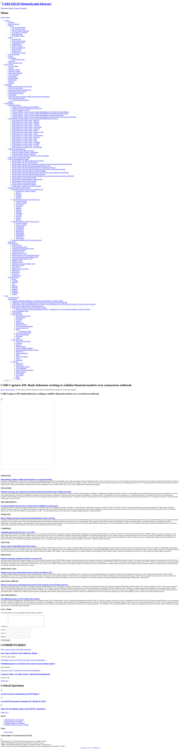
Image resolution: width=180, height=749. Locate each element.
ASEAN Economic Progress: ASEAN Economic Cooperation (30, 156)
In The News (12, 58)
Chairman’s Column (14, 71)
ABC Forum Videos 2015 (23, 333)
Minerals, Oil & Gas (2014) (20, 269)
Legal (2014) (16, 267)
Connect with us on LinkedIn (19, 725)
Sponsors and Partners (22, 334)
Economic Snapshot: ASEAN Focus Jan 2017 (25, 221)
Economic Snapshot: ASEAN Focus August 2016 (27, 240)
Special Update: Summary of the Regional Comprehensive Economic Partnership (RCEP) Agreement (42, 164)
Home (2, 390)
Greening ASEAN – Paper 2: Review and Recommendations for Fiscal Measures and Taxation (40, 113)
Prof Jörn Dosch (17, 49)
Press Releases (12, 80)
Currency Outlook (21, 203)
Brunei (14, 279)
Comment (4, 626)
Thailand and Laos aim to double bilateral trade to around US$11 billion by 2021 (26, 572)
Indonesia (18, 194)
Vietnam (18, 218)
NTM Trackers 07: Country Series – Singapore (26, 129)
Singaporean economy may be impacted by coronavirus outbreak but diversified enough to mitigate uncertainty (36, 491)
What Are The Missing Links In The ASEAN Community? (23, 709)
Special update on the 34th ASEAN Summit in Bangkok (28, 174)
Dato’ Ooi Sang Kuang (19, 41)
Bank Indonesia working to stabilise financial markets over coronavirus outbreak (26, 479)
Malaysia (18, 193)
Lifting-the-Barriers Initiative (20, 100)
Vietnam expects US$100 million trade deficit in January (18, 546)
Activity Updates (13, 66)
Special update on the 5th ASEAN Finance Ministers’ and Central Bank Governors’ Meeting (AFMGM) (43, 176)
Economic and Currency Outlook (25, 191)
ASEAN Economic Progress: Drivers (23, 150)
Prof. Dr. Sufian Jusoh (18, 47)
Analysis (10, 68)
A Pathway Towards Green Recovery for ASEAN (27, 108)
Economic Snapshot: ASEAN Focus (19, 188)
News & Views (9, 64)
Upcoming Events (13, 297)
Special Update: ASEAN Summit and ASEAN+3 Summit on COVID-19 (33, 167)
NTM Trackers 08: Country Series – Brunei (25, 130)
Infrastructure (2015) (18, 265)
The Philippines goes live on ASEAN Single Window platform (20, 599)
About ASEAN (9, 103)
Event (6, 296)
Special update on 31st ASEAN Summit (24, 183)
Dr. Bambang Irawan (18, 42)
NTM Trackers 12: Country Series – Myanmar (25, 137)
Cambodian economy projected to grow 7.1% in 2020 (18, 532)
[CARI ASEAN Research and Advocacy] (26, 3)
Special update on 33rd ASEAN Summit (24, 177)
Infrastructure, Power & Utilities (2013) (23, 264)
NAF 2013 (15, 361)
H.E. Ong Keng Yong (18, 29)
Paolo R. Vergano (17, 46)
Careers (10, 56)
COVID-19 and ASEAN (15, 88)
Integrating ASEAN (25, 331)
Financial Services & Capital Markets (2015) (25, 257)
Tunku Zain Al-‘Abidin (19, 53)
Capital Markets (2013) (19, 250)
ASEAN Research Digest (15, 93)
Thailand (18, 198)
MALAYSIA (20, 230)
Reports (10, 102)
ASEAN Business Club (15, 63)
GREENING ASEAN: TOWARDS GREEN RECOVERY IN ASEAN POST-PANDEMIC (39, 302)
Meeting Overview (21, 324)
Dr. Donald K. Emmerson (19, 32)
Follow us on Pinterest (18, 723)
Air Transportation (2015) (19, 247)
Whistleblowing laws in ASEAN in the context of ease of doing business (28, 664)
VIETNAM (19, 237)
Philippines (19, 213)
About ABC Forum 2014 (23, 341)
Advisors (11, 26)
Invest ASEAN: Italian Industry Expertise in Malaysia (28, 306)
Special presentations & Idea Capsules (27, 350)
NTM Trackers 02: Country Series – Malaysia (25, 120)
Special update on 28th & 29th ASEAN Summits (26, 186)
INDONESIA (20, 232)
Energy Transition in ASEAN (21, 110)
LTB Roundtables (21, 368)
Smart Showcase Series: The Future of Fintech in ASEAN (29, 307)
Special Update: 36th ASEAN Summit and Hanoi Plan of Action (31, 166)
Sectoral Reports (13, 243)
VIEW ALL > (5, 681)
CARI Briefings (16, 313)
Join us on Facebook (17, 719)
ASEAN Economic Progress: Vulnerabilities (25, 152)
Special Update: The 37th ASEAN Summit (25, 162)
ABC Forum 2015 (17, 314)
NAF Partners (20, 373)
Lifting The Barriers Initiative (24, 326)
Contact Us (11, 61)
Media (18, 329)
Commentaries (12, 76)
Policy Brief (11, 242)
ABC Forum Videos (22, 356)
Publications (8, 85)
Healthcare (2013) (17, 260)
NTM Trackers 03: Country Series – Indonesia (25, 122)
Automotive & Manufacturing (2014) (23, 248)
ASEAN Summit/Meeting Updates (18, 159)
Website (3, 636)
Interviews (11, 81)
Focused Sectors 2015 (22, 328)
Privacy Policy (8, 732)
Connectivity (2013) (18, 252)
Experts (10, 37)
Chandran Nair (16, 39)
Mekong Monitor (13, 78)
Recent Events (12, 299)
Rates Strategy (20, 204)
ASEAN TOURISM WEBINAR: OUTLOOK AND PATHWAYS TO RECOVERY (37, 301)
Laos (13, 284)
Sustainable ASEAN (14, 105)
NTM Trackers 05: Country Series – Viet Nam (25, 125)
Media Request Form (18, 59)
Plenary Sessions (21, 346)
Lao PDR (18, 215)
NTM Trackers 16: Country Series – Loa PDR (25, 144)
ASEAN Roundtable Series (20, 311)
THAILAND (20, 233)
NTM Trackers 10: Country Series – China (24, 134)
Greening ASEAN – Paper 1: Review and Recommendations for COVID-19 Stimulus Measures (40, 112)
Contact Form (83, 747)
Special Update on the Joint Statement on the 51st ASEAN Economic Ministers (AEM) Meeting (40, 172)
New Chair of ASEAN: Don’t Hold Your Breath (19, 653)
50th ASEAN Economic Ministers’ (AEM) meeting (27, 179)
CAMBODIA (20, 228)
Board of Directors (13, 24)
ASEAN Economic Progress (16, 149)
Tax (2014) (15, 274)
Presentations (20, 323)
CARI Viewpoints (13, 75)
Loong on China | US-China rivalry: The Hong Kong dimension (25, 674)
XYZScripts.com (96, 747)
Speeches (11, 83)
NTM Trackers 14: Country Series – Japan (24, 140)
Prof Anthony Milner (18, 36)
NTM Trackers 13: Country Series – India (24, 139)
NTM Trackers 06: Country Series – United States (27, 127)
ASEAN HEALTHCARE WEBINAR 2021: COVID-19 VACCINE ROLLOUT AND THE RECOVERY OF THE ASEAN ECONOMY (54, 304)
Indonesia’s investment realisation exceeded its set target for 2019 (21, 558)
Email (3, 633)
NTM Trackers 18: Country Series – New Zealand (27, 147)
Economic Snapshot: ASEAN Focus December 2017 (27, 189)
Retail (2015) (16, 270)
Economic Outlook (21, 201)
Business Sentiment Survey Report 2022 (20, 86)
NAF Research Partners (23, 367)
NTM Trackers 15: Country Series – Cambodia (26, 142)
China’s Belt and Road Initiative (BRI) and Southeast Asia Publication (29, 96)
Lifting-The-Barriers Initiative (24, 370)
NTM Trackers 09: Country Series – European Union (28, 132)
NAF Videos (19, 375)
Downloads (19, 336)
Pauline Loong (16, 51)
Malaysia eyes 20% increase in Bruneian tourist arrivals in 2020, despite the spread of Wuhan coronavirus (34, 585)
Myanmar (18, 216)
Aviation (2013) (16, 245)
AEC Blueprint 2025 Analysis (17, 91)
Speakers (18, 321)
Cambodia (19, 206)
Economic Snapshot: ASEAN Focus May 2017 (26, 199)
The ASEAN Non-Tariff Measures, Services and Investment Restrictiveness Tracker (33, 118)
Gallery (18, 338)
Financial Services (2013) (19, 253)
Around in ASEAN (14, 69)
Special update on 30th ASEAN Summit (24, 184)
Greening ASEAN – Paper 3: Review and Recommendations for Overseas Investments (37, 115)
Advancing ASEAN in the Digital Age (19, 90)
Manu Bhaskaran (17, 34)
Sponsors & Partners (22, 353)
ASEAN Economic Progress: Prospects (23, 154)
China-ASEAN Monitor (15, 73)
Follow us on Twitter (16, 721)
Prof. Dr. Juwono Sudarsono (20, 31)
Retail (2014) (16, 272)
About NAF (19, 363)
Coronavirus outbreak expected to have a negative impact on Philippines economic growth (29, 506)
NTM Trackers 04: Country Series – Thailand (25, 123)
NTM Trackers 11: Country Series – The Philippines (27, 135)
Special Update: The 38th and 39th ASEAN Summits (28, 161)
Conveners (19, 319)
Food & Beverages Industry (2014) (22, 259)
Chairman (11, 22)
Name (3, 630)
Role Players (19, 351)
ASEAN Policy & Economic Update (19, 157)
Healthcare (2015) (17, 262)
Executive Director (13, 54)
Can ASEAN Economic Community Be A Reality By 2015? (23, 701)
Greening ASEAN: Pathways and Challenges (25, 107)
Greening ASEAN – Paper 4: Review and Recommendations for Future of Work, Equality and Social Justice (44, 117)
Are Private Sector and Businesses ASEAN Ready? (20, 694)
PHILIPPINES (20, 235)
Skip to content (5, 17)
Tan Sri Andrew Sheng (19, 27)
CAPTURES (12, 95)
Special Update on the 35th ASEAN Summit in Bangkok (29, 171)
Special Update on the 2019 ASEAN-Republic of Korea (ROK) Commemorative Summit (38, 169)
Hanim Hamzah (16, 44)
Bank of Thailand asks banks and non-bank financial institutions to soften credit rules (28, 518)
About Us (7, 20)
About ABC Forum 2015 (23, 316)
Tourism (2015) (16, 275)
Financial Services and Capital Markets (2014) (25, 255)
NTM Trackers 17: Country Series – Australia (25, 145)
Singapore (19, 196)
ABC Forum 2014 (17, 340)
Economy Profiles (13, 277)
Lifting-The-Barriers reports (16, 98)
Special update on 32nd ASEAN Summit (24, 181)
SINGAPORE (20, 238)
